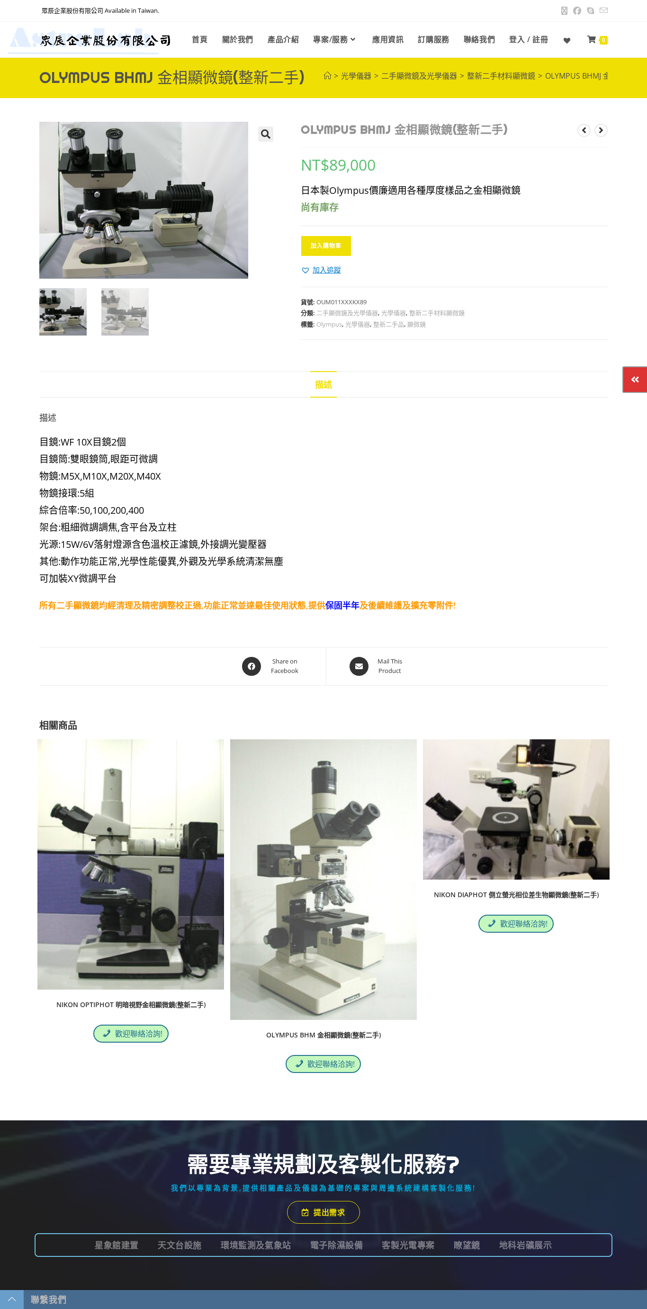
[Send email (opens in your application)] (602, 11)
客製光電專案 (408, 1245)
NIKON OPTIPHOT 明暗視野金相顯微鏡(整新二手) (131, 1004)
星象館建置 (117, 1245)
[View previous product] (584, 130)
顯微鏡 (416, 324)
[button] (265, 134)
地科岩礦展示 (525, 1245)
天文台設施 (180, 1245)
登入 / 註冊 (528, 39)
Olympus (329, 324)
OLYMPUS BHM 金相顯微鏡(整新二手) (323, 1034)
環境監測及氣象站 (256, 1245)
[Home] (327, 76)
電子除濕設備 (336, 1245)
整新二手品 (388, 324)
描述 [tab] (323, 384)
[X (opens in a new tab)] (564, 11)
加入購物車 (326, 246)
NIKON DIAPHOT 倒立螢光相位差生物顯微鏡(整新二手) (516, 894)
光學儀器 (393, 313)
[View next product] (601, 130)
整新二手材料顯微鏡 (437, 313)
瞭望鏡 (467, 1245)
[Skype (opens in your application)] (590, 11)
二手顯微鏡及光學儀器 (347, 313)
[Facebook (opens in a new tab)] (577, 11)
